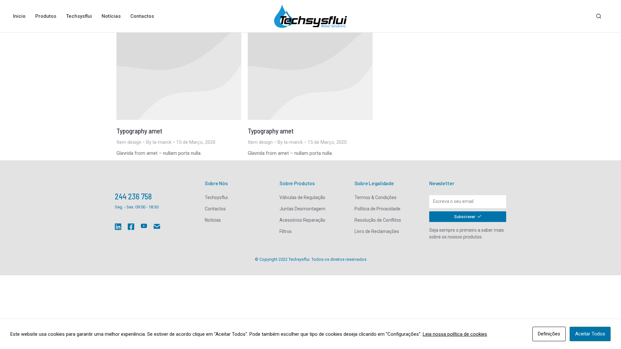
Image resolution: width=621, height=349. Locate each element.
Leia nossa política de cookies (455, 334)
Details (179, 76)
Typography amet (139, 131)
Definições (549, 334)
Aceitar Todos (590, 334)
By (158, 142)
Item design (128, 142)
